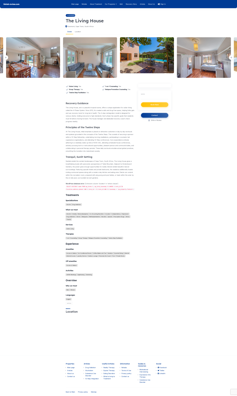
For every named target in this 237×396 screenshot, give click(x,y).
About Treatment (96, 4)
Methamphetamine (94, 216)
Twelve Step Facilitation (115, 238)
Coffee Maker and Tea (99, 253)
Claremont (70, 15)
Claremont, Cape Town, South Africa (80, 26)
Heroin (78, 216)
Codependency (116, 214)
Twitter (161, 370)
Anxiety (74, 214)
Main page (75, 4)
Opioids (110, 216)
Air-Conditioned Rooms (84, 253)
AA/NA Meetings (71, 274)
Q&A (121, 4)
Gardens (110, 253)
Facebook (163, 367)
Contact (154, 115)
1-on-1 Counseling (71, 238)
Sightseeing (81, 274)
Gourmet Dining (118, 253)
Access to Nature (71, 253)
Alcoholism (89, 370)
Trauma (68, 219)
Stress (128, 216)
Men (67, 290)
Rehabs (84, 4)
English (68, 299)
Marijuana (85, 216)
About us (70, 373)
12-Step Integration (92, 379)
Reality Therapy (109, 367)
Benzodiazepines (83, 214)
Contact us (71, 376)
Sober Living (70, 228)
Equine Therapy (109, 370)
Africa (69, 303)
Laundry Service (82, 256)
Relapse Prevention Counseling (98, 238)
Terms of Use (126, 370)
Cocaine (107, 214)
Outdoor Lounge (93, 256)
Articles (142, 4)
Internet (127, 253)
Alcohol (68, 204)
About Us (151, 4)
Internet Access (71, 256)
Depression (125, 214)
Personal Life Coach (105, 256)
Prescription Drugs (119, 216)
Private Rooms (120, 256)
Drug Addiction (76, 204)
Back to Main (70, 392)
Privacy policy (126, 373)
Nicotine (103, 216)
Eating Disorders (109, 373)
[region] (100, 332)
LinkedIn (162, 373)
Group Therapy (82, 238)
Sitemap (93, 392)
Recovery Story (131, 4)
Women (73, 290)
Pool (113, 256)
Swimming (89, 274)
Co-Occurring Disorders (97, 214)
